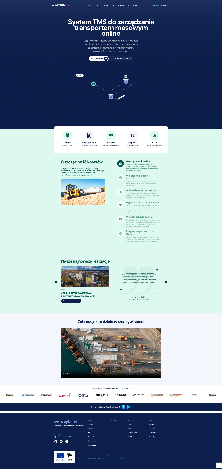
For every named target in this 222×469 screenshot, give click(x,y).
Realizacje (121, 5)
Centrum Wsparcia (133, 432)
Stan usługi (152, 437)
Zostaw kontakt (97, 58)
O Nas (129, 424)
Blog (128, 5)
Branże (98, 5)
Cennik (106, 5)
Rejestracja (155, 5)
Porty (89, 432)
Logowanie (164, 5)
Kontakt (135, 5)
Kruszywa (90, 424)
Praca (129, 428)
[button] (55, 282)
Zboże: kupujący (92, 445)
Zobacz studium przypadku (71, 301)
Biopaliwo (90, 428)
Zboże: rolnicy (92, 441)
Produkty (89, 5)
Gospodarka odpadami (94, 437)
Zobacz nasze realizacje (120, 58)
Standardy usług (153, 432)
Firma (112, 5)
